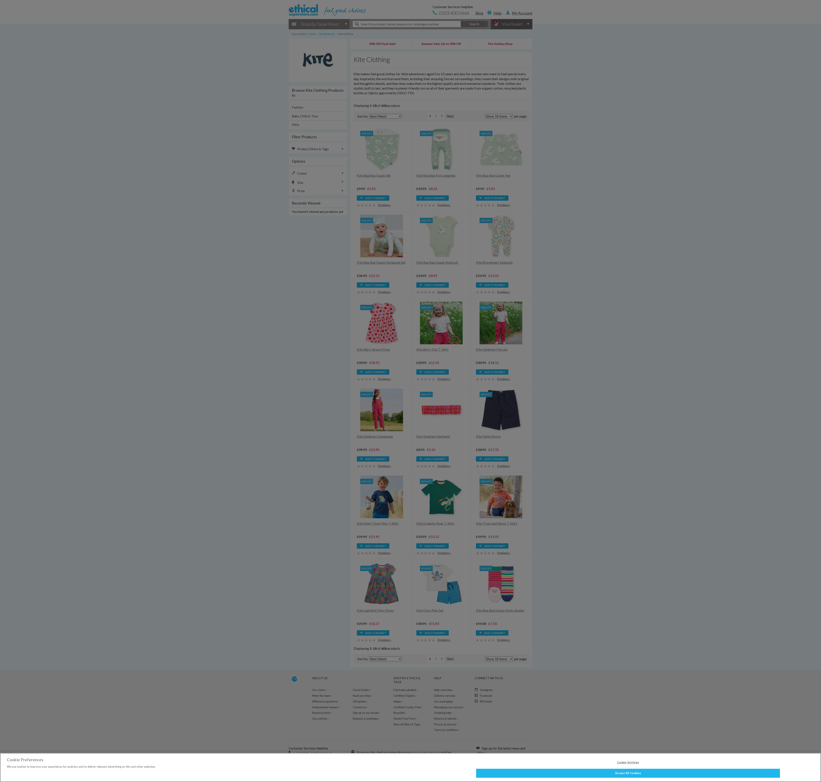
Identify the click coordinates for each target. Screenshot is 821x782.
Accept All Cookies (628, 773)
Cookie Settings (628, 762)
